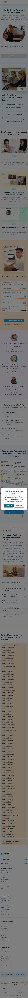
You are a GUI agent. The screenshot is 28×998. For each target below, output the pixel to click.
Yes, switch (9, 506)
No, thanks (19, 506)
